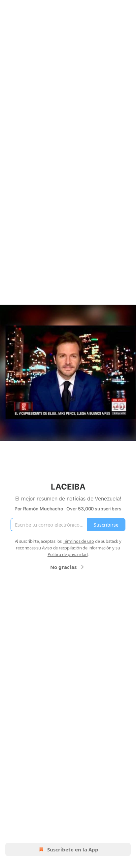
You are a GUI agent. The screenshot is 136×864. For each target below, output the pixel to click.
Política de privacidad (68, 554)
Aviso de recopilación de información (77, 548)
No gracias (63, 567)
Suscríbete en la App (72, 849)
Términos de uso (78, 541)
